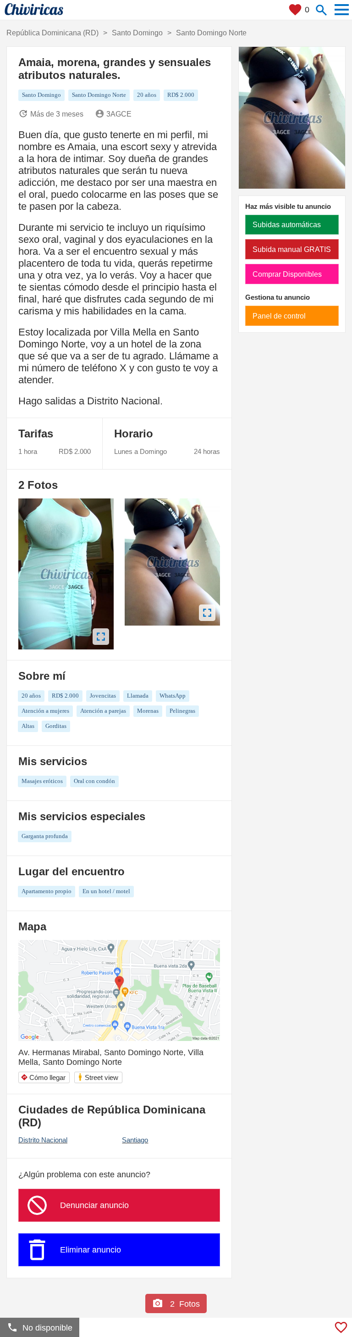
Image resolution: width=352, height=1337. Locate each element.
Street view (97, 1077)
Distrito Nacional (42, 1140)
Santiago (135, 1140)
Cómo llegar (43, 1077)
